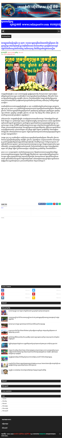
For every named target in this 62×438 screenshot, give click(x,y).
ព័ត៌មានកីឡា (4, 401)
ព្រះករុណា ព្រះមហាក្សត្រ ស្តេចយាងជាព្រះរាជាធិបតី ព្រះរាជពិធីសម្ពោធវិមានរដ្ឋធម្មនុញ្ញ (26, 324)
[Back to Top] (60, 434)
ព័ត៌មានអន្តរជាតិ (5, 411)
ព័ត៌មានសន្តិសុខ (5, 406)
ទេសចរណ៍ (4, 399)
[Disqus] (31, 263)
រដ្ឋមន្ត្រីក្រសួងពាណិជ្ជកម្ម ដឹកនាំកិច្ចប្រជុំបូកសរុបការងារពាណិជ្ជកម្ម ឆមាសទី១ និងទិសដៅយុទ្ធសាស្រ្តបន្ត (30, 357)
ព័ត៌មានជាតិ (21, 53)
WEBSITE (42, 434)
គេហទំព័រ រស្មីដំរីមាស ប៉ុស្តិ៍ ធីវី (21, 434)
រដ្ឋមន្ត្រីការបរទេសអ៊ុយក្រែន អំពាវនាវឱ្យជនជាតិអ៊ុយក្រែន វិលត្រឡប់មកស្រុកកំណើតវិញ (27, 370)
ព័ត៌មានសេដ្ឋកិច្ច (5, 408)
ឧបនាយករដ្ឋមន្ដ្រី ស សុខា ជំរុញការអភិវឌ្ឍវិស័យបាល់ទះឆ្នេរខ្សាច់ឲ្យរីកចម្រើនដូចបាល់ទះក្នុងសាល (28, 311)
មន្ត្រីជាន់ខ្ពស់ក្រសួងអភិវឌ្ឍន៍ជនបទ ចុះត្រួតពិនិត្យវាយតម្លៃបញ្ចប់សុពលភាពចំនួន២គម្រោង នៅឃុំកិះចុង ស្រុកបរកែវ (32, 344)
